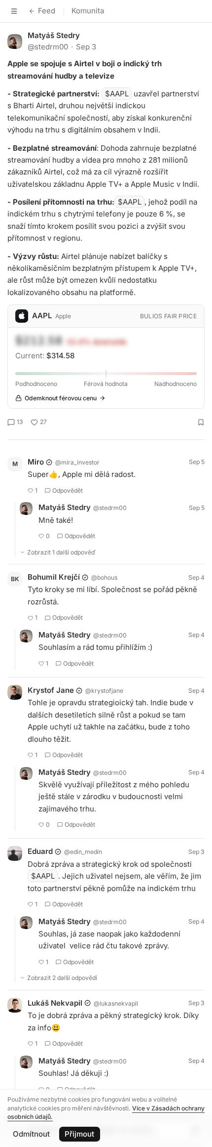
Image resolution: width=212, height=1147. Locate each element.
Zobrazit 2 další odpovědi (62, 977)
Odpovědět (67, 490)
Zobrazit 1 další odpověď (61, 552)
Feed (46, 10)
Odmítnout (31, 1134)
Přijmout (79, 1134)
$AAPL (117, 93)
